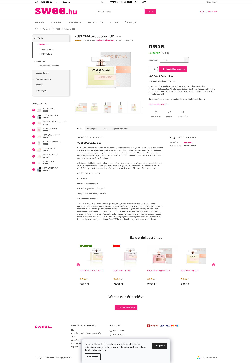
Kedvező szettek (43, 79)
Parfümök (43, 44)
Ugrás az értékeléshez (105, 40)
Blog (103, 2)
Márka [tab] (105, 128)
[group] (95, 265)
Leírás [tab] (79, 128)
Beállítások (92, 356)
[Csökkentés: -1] (158, 70)
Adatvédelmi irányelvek (80, 340)
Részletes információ (157, 104)
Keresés (150, 11)
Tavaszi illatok (42, 73)
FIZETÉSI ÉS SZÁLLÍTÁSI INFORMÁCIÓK (123, 2)
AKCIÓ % (39, 84)
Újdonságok (41, 90)
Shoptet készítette (209, 357)
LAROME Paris (46, 54)
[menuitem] (41, 22)
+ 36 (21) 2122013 (119, 334)
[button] (95, 284)
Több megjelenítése (126, 307)
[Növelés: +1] (158, 67)
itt (104, 349)
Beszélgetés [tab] (92, 128)
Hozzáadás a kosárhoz (175, 69)
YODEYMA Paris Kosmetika (48, 65)
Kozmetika (40, 61)
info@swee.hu (118, 330)
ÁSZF (144, 2)
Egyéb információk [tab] (120, 128)
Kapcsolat (75, 347)
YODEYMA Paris (47, 49)
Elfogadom (159, 345)
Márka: (125, 40)
